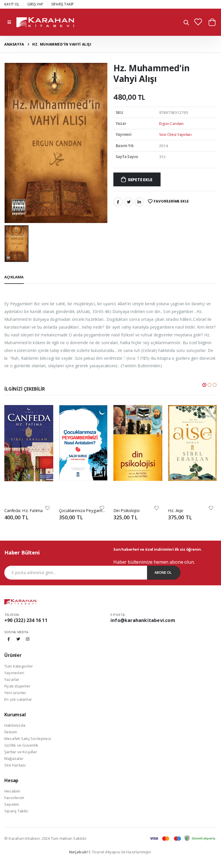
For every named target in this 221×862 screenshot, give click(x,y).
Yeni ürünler (15, 692)
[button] (186, 23)
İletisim (10, 731)
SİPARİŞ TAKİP (62, 4)
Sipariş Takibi (16, 811)
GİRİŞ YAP (35, 4)
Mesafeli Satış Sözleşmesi (27, 738)
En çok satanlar (18, 699)
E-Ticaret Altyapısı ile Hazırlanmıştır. (110, 851)
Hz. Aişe (176, 510)
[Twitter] (128, 202)
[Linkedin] (139, 202)
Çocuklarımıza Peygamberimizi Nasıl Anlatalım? (83, 510)
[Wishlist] (47, 507)
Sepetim (11, 804)
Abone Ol (163, 572)
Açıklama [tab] (14, 277)
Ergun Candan (171, 123)
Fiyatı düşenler (17, 686)
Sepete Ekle (140, 180)
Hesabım (12, 791)
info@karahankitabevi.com (142, 620)
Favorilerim (14, 797)
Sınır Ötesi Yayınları (175, 134)
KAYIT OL (12, 4)
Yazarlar (12, 679)
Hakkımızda (14, 725)
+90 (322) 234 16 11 (25, 620)
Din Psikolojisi (126, 510)
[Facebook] (118, 202)
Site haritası (15, 765)
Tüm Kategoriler (18, 666)
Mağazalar (14, 758)
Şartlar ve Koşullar (20, 751)
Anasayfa (14, 44)
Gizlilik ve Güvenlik (21, 745)
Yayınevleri (14, 672)
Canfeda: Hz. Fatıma (23, 510)
